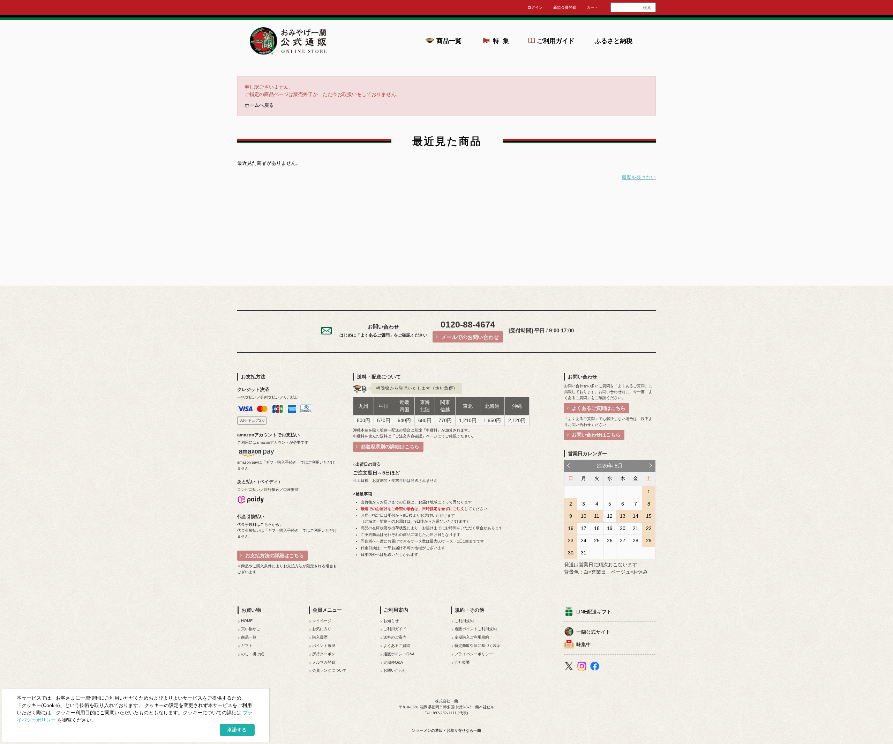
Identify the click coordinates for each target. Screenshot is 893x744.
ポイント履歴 (323, 645)
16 (570, 528)
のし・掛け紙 (252, 654)
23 (570, 540)
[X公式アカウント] (570, 667)
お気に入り (321, 629)
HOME (247, 621)
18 (597, 528)
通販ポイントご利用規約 (476, 629)
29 (649, 540)
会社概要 (462, 662)
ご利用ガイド (556, 40)
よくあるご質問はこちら (598, 408)
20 (622, 528)
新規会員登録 (564, 7)
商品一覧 (448, 40)
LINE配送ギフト (593, 611)
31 (583, 552)
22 (649, 528)
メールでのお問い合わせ (470, 337)
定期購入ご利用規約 (472, 637)
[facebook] (595, 667)
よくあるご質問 (396, 645)
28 (635, 540)
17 (583, 528)
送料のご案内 (394, 637)
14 (635, 516)
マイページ (321, 621)
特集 (503, 40)
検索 (647, 7)
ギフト (247, 645)
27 (622, 540)
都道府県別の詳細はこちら (390, 446)
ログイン (535, 7)
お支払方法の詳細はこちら (274, 555)
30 (570, 552)
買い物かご (250, 629)
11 (596, 516)
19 (610, 528)
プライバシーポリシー (474, 654)
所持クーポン (323, 654)
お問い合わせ (394, 670)
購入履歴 (320, 637)
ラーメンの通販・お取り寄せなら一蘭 (448, 730)
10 (583, 516)
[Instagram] (582, 667)
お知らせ (391, 621)
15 (649, 516)
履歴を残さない (639, 177)
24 (583, 540)
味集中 (583, 644)
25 (597, 540)
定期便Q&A (393, 662)
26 (610, 540)
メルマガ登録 (323, 662)
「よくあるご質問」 (375, 335)
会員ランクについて (329, 670)
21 (635, 528)
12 (610, 516)
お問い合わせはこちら (596, 434)
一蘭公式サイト (593, 632)
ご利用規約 (464, 621)
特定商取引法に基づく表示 (478, 645)
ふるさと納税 (613, 40)
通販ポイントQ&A (398, 654)
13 (622, 516)
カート (592, 7)
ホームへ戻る (259, 105)
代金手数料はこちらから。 (260, 524)
